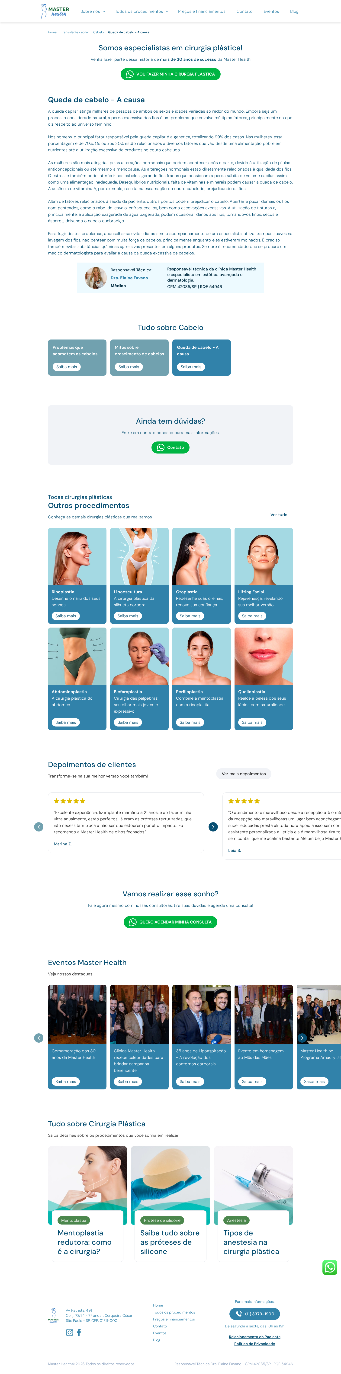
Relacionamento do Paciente (254, 1336)
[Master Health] (53, 1315)
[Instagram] (69, 1332)
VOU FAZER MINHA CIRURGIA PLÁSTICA (175, 74)
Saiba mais (66, 367)
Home (53, 32)
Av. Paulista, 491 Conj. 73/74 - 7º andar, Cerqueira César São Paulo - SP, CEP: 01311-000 (99, 1315)
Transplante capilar (75, 32)
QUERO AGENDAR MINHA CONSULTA (175, 922)
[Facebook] (79, 1332)
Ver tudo (278, 514)
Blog (294, 11)
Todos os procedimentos (139, 11)
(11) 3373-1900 (259, 1314)
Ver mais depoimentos (244, 774)
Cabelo (98, 32)
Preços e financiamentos (201, 11)
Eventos (271, 11)
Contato (245, 11)
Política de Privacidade (254, 1343)
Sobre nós (90, 11)
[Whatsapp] (329, 1267)
